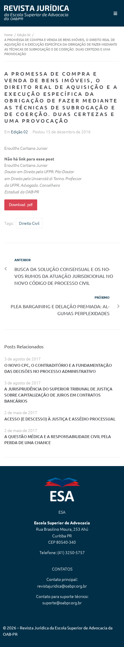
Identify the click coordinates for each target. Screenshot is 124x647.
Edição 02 (24, 34)
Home (8, 34)
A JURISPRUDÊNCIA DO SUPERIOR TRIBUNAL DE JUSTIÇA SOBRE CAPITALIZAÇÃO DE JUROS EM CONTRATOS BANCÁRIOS (58, 395)
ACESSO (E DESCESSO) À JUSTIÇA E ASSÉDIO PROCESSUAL (59, 419)
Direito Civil (29, 223)
